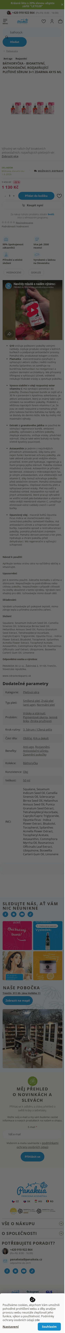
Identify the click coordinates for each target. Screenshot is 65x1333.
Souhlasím (46, 1327)
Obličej (27, 738)
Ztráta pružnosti (41, 721)
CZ (17, 1201)
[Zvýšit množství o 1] (14, 196)
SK (28, 1201)
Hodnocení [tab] (13, 272)
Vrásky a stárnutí (34, 713)
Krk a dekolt (41, 738)
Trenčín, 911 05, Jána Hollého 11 (22, 993)
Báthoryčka (30, 763)
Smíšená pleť (31, 701)
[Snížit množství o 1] (4, 196)
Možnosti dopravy (50, 170)
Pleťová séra (31, 692)
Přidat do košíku (36, 196)
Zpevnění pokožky (34, 754)
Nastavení (11, 1327)
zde (37, 1320)
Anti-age (28, 747)
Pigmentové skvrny (35, 717)
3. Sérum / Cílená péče (37, 729)
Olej (25, 772)
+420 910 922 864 (21, 1250)
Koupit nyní (34, 205)
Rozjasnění (42, 747)
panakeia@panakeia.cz (26, 1259)
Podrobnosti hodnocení (15, 226)
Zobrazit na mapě (18, 1000)
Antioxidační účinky (35, 751)
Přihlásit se (32, 1157)
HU (40, 1201)
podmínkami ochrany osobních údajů (37, 1145)
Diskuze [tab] (36, 272)
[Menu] (5, 21)
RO (51, 1201)
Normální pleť (46, 705)
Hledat (14, 42)
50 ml (26, 780)
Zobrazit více (10, 156)
